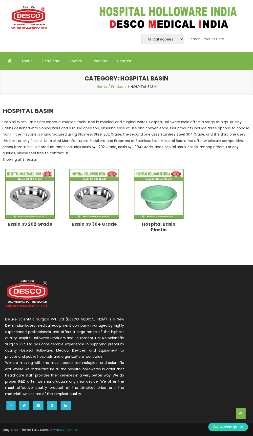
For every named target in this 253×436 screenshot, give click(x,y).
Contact (124, 61)
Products (99, 61)
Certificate (51, 61)
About (26, 61)
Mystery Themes (65, 430)
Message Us (231, 427)
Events (76, 61)
